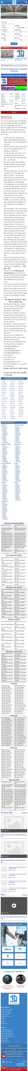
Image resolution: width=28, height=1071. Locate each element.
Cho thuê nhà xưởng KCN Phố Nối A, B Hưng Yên (14, 917)
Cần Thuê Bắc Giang (19, 725)
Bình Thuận (4, 401)
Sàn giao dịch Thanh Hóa (7, 793)
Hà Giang (4, 392)
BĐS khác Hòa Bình (19, 754)
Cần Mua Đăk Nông (6, 711)
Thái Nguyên (21, 396)
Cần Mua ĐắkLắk (18, 711)
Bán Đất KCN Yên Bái (6, 551)
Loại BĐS (16, 25)
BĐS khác (3, 1021)
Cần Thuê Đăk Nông (6, 743)
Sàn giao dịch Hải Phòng (20, 785)
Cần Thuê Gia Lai (5, 745)
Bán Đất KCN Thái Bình (20, 546)
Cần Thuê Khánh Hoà (6, 740)
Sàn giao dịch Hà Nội (6, 781)
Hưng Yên (12, 383)
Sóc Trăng (21, 414)
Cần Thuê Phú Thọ (18, 734)
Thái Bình (12, 396)
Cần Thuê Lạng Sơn (6, 732)
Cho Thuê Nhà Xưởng (6, 1011)
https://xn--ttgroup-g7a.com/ (7, 1031)
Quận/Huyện (17, 29)
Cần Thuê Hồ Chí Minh (19, 717)
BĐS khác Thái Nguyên (6, 769)
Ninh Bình (21, 386)
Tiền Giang (12, 416)
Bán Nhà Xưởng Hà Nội (7, 621)
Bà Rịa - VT (4, 409)
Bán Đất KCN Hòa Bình (19, 533)
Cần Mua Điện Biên (19, 697)
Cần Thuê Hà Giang (6, 730)
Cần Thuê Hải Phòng (19, 719)
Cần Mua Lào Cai (18, 700)
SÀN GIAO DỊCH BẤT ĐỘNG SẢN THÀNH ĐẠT (7, 59)
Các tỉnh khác (5, 442)
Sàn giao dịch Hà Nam (6, 789)
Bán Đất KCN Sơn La (6, 546)
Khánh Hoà (4, 399)
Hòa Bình (4, 386)
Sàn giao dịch (8, 65)
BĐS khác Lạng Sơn (6, 764)
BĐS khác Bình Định (6, 774)
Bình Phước (21, 411)
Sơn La (3, 396)
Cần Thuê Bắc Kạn (5, 727)
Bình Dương (4, 385)
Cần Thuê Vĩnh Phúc (6, 724)
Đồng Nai (12, 385)
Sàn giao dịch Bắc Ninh (19, 794)
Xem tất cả (24, 812)
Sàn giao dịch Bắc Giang (20, 793)
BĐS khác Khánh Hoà (6, 772)
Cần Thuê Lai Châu (19, 730)
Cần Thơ (12, 409)
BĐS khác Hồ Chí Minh (19, 749)
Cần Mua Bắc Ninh (18, 695)
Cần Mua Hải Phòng (19, 687)
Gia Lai (3, 403)
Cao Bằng (12, 390)
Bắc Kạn (20, 388)
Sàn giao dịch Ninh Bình (20, 791)
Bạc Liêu (4, 411)
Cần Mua (3, 1018)
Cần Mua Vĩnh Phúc (6, 692)
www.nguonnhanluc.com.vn (12, 361)
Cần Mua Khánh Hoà (6, 708)
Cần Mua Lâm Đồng (19, 708)
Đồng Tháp (12, 412)
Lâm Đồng (12, 399)
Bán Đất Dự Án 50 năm (6, 1016)
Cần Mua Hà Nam (5, 690)
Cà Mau (3, 412)
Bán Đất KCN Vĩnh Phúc (7, 534)
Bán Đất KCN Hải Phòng (20, 528)
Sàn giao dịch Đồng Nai (20, 786)
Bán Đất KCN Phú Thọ (19, 544)
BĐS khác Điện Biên (19, 761)
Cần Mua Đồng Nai (18, 688)
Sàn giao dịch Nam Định (7, 801)
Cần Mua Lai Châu (18, 698)
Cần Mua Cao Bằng (6, 697)
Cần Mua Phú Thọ (18, 701)
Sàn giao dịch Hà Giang (7, 798)
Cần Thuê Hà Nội (5, 717)
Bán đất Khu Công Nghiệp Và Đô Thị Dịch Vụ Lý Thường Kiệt (21, 59)
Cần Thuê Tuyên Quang (20, 737)
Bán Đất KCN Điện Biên (20, 539)
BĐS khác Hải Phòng (19, 751)
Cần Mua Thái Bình (19, 703)
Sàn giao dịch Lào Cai (19, 799)
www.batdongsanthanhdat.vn (12, 350)
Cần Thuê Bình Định (6, 742)
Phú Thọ (20, 394)
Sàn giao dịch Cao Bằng (7, 796)
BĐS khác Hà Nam (5, 754)
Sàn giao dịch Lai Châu (19, 798)
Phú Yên (20, 405)
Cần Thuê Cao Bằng (6, 729)
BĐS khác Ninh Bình (19, 756)
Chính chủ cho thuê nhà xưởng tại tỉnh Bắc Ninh (13, 861)
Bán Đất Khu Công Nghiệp (6, 1009)
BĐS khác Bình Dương (6, 753)
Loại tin (3, 25)
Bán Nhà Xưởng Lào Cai (20, 650)
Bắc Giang (12, 388)
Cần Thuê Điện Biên (19, 729)
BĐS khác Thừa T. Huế (19, 770)
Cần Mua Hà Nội (5, 685)
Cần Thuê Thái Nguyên (7, 737)
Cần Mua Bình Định (6, 710)
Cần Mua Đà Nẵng (5, 687)
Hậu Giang (21, 412)
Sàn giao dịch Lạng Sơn (7, 799)
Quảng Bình (4, 407)
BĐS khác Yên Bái (5, 770)
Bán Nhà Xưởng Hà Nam (7, 631)
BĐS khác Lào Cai (18, 764)
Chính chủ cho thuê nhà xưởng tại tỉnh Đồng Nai (17, 888)
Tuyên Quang (5, 398)
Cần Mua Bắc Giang (19, 693)
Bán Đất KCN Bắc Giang (20, 536)
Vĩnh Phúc (12, 386)
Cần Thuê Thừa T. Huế (19, 738)
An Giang (21, 409)
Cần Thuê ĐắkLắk (18, 743)
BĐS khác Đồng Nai (19, 753)
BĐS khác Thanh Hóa (6, 757)
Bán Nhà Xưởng (4, 1014)
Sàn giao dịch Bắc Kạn (6, 794)
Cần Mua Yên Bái (5, 706)
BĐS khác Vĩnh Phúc (6, 756)
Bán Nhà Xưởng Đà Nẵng (7, 624)
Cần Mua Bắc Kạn (5, 695)
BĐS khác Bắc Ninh (19, 759)
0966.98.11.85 (22, 987)
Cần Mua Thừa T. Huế (19, 706)
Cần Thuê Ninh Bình (19, 724)
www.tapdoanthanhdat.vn (11, 346)
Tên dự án (4, 22)
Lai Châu (12, 392)
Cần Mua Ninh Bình (19, 692)
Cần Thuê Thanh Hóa (6, 725)
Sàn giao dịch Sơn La (6, 802)
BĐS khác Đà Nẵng (6, 751)
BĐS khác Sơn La (5, 767)
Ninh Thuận (12, 405)
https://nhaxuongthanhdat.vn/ (7, 1035)
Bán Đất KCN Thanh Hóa (7, 536)
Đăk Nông (12, 401)
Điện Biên (21, 390)
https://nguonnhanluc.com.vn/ (7, 1036)
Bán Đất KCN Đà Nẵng (6, 528)
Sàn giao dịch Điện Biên (20, 796)
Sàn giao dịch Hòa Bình (20, 789)
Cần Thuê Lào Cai (18, 732)
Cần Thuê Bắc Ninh (19, 727)
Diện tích (16, 38)
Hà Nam (20, 385)
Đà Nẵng (20, 381)
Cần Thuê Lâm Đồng (19, 740)
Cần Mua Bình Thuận (19, 710)
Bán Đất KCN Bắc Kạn (6, 538)
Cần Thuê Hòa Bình (19, 722)
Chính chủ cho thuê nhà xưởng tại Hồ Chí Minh (17, 881)
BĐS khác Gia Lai (5, 777)
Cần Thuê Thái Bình (19, 735)
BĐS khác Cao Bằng (6, 761)
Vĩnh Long (4, 418)
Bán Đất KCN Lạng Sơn (7, 543)
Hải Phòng (4, 383)
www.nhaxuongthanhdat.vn (12, 353)
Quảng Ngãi (21, 407)
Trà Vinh (20, 416)
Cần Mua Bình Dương (6, 688)
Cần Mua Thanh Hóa (6, 693)
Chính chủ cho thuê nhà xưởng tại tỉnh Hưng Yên (13, 835)
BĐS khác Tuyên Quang (20, 769)
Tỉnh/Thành (4, 29)
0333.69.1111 (12, 1054)
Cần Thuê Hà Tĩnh (18, 745)
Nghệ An (3, 405)
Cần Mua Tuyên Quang (19, 705)
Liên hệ (14, 112)
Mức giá (3, 38)
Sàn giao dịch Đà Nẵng (6, 785)
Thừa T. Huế (21, 398)
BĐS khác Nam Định (6, 766)
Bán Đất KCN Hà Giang (7, 541)
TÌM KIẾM (14, 43)
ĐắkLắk (20, 401)
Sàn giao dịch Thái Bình (20, 802)
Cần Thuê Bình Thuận (19, 742)
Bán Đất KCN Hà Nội (6, 525)
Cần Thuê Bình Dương (6, 720)
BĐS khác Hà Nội (5, 749)
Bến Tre (12, 411)
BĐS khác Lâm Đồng (19, 772)
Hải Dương (12, 418)
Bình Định (21, 399)
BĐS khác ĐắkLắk (18, 775)
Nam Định (12, 394)
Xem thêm (24, 47)
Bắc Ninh (4, 390)
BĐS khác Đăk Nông (6, 775)
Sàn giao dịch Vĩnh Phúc (7, 791)
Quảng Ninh (21, 383)
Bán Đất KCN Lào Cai (19, 543)
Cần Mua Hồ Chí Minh (19, 685)
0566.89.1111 (9, 987)
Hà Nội (3, 381)
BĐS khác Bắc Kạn (5, 759)
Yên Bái (12, 398)
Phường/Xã (17, 34)
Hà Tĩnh (12, 403)
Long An (12, 414)
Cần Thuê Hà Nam (5, 722)
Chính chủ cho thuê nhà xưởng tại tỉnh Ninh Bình (17, 868)
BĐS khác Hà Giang (6, 762)
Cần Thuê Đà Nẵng (6, 719)
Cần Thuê (3, 1020)
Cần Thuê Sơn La (5, 735)
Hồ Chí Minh (13, 381)
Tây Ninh (4, 416)
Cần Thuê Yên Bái (5, 738)
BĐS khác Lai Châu (19, 762)
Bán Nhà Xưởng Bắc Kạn (7, 640)
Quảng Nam (12, 407)
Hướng (3, 34)
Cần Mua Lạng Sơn (6, 700)
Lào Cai (3, 394)
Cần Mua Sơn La (5, 703)
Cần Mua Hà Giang (6, 698)
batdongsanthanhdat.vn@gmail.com (15, 1056)
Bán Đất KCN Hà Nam (6, 533)
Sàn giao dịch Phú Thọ (19, 801)
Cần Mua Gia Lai (5, 713)
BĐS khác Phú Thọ (18, 766)
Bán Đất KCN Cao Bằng (7, 539)
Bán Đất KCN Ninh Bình (20, 534)
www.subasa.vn (8, 355)
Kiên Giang (4, 414)
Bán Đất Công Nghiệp (5, 1013)
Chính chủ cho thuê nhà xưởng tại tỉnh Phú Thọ (17, 875)
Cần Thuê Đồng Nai (19, 720)
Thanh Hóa (4, 388)
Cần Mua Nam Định (6, 701)
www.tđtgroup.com (9, 348)
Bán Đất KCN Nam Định (7, 544)
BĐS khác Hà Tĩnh (18, 777)
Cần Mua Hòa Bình (18, 690)
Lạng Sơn (21, 392)
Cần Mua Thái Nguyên (6, 705)
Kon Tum (21, 403)
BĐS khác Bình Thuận (19, 774)
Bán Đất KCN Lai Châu (19, 541)
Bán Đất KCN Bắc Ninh (19, 538)
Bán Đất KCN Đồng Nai (19, 530)
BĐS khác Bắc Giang (19, 757)
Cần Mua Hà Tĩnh (18, 713)
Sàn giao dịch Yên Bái (6, 807)
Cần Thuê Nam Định (6, 734)
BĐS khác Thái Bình (19, 767)
